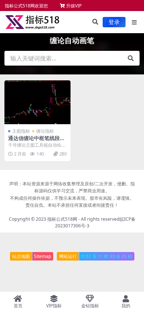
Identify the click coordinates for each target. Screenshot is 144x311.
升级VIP (73, 6)
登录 (114, 22)
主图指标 (21, 131)
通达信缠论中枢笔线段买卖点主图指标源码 (36, 141)
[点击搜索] (131, 58)
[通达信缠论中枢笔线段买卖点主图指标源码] (37, 102)
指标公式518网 (62, 219)
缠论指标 (45, 131)
